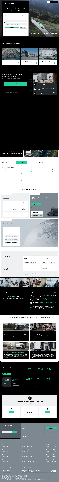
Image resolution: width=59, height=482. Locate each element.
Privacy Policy (15, 478)
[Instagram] (23, 436)
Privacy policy (30, 479)
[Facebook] (22, 436)
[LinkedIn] (25, 436)
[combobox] (16, 21)
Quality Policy (43, 479)
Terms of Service (21, 478)
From (6, 19)
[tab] (36, 204)
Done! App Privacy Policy (36, 479)
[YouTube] (26, 436)
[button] (48, 2)
